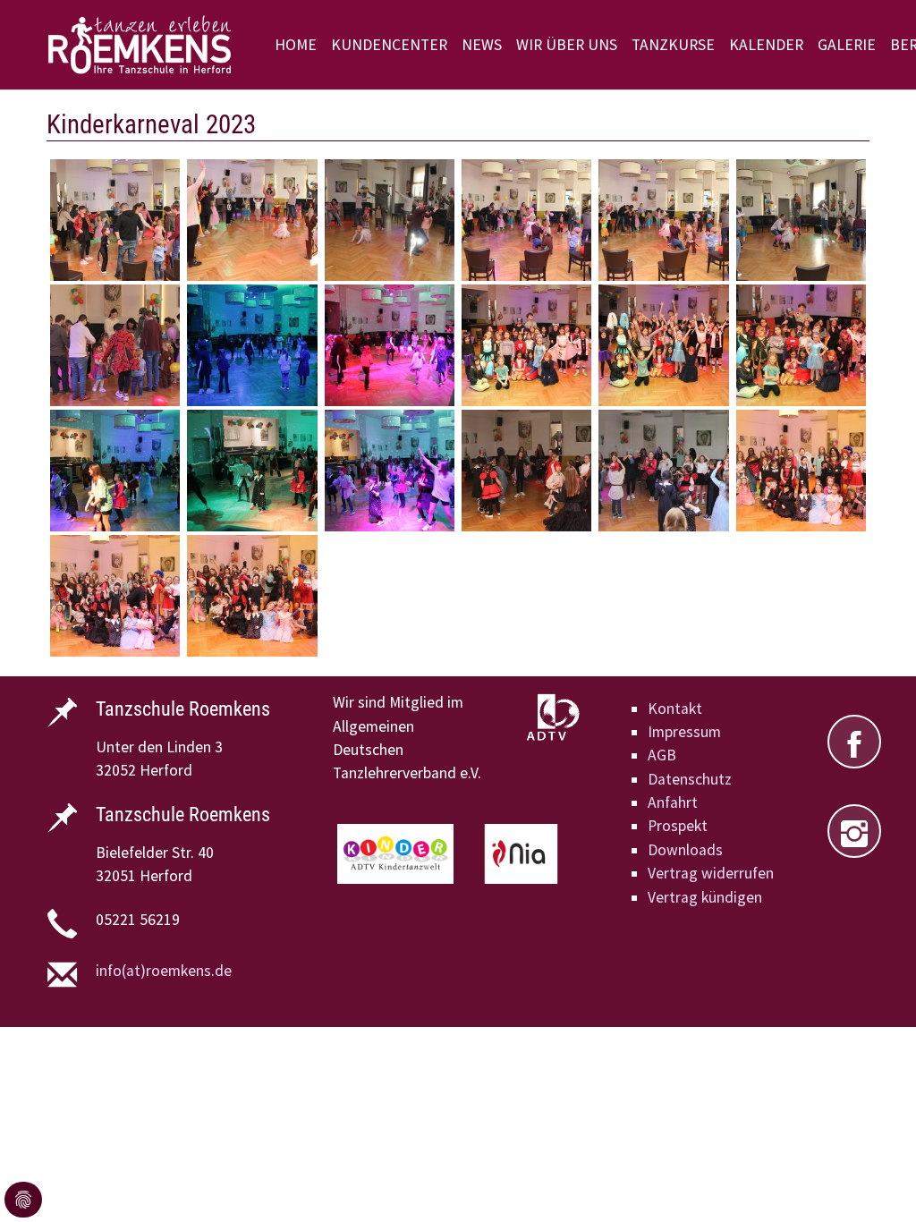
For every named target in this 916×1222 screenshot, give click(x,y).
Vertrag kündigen (705, 897)
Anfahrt (673, 802)
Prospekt (678, 826)
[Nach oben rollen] (874, 1180)
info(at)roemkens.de (164, 970)
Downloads (685, 850)
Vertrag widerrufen (711, 873)
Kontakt (675, 708)
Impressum (684, 732)
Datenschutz (690, 779)
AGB (662, 755)
